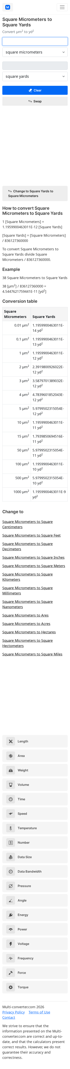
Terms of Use (39, 1012)
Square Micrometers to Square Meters (33, 565)
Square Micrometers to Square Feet (31, 535)
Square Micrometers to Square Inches (33, 557)
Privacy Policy (13, 1012)
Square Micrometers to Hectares (29, 632)
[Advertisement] (35, 146)
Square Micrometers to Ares (25, 615)
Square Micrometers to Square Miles (32, 654)
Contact (8, 1017)
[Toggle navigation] (62, 7)
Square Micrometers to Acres (26, 623)
